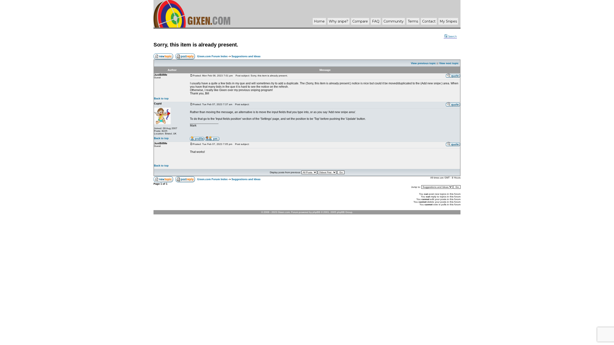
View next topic (449, 63)
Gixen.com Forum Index (212, 56)
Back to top (161, 98)
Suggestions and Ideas (245, 56)
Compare (360, 21)
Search (452, 36)
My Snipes (448, 21)
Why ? (338, 21)
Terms (413, 21)
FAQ (375, 21)
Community (394, 21)
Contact (429, 21)
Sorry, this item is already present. (196, 45)
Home (319, 21)
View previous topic (423, 63)
